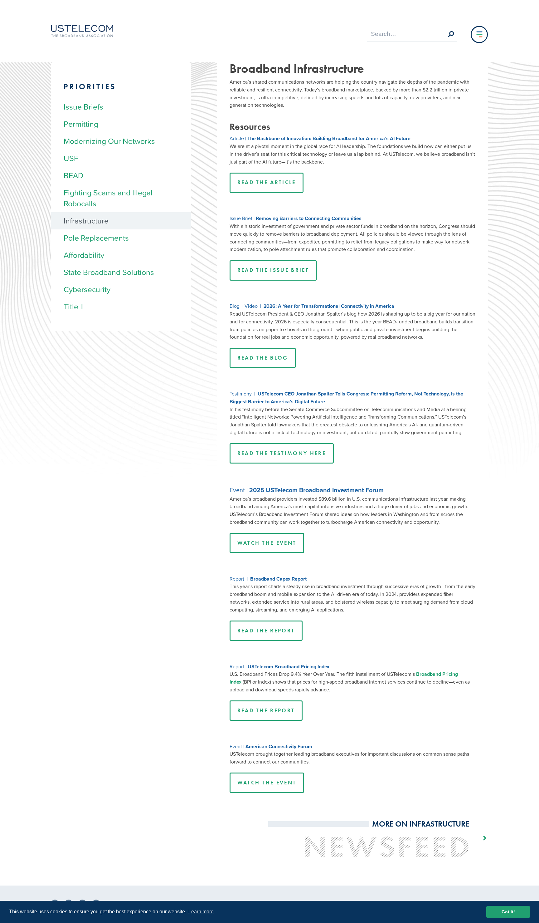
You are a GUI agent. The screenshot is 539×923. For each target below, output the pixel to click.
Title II (74, 306)
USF (71, 158)
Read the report (266, 630)
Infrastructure (86, 221)
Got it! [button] (508, 911)
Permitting (81, 124)
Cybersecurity (87, 289)
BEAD (74, 175)
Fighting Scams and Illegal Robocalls (108, 198)
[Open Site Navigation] (479, 34)
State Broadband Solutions (109, 272)
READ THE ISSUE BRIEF (273, 270)
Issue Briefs (83, 107)
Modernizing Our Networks (109, 141)
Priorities (90, 86)
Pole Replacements (96, 238)
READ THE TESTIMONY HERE (281, 453)
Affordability (84, 255)
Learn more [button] (201, 911)
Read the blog (262, 358)
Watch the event (267, 543)
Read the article (266, 182)
